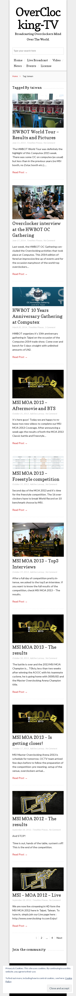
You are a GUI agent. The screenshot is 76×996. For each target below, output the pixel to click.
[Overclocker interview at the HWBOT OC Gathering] (38, 218)
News (18, 66)
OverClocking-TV (38, 18)
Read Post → (19, 172)
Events (31, 66)
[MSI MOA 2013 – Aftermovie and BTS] (38, 397)
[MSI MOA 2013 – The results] (38, 642)
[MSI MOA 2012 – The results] (38, 813)
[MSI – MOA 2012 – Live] (38, 890)
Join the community (29, 949)
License (46, 66)
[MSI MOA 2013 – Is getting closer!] (38, 732)
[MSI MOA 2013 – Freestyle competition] (38, 468)
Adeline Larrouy (37, 413)
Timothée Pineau (34, 142)
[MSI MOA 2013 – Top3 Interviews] (38, 555)
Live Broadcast (37, 60)
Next (59, 937)
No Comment (49, 142)
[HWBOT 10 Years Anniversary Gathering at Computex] (38, 305)
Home (18, 60)
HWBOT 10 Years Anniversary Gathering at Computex (37, 316)
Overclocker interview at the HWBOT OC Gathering (36, 229)
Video (57, 60)
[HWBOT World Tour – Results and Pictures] (38, 126)
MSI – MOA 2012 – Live (36, 895)
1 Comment (50, 327)
